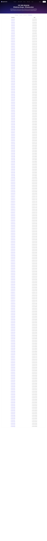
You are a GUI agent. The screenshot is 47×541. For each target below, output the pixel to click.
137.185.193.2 (13, 22)
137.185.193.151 (13, 260)
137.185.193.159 (13, 273)
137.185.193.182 (13, 309)
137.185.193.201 (13, 340)
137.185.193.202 (13, 341)
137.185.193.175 (13, 298)
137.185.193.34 (13, 73)
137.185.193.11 (13, 36)
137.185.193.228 (13, 383)
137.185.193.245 (13, 410)
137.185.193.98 (13, 175)
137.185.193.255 (13, 426)
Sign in (44, 1)
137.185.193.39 (13, 81)
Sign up (40, 1)
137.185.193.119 (13, 209)
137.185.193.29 (13, 65)
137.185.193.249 (13, 416)
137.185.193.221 (13, 372)
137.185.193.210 (13, 354)
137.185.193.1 (13, 20)
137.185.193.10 (13, 35)
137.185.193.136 (13, 236)
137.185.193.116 (13, 204)
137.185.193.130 (13, 226)
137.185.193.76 (13, 140)
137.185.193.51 (13, 100)
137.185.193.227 (13, 381)
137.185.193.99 (13, 177)
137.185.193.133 (13, 231)
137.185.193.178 (13, 303)
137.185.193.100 (13, 178)
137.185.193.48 (13, 95)
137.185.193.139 (13, 241)
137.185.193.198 (13, 335)
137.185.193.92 (13, 166)
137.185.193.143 (13, 247)
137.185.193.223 (13, 375)
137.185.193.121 (13, 212)
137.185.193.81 (13, 148)
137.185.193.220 (13, 370)
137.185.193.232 (13, 389)
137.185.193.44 (13, 89)
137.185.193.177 (13, 301)
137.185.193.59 (13, 113)
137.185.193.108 (13, 191)
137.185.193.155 (13, 266)
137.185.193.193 (13, 327)
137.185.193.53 (13, 103)
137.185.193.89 (13, 161)
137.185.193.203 (13, 343)
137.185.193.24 (13, 57)
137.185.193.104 (13, 185)
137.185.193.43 (13, 87)
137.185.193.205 (13, 346)
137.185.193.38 (13, 79)
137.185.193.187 (13, 317)
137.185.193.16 (13, 44)
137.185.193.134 (13, 233)
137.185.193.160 (13, 274)
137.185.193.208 (13, 351)
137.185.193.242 (13, 405)
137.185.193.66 (13, 124)
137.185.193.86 (13, 156)
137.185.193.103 (13, 183)
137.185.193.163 (13, 279)
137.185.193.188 (13, 319)
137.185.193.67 (13, 126)
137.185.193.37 (13, 78)
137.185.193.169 (13, 289)
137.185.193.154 (13, 265)
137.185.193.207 (13, 349)
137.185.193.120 (13, 210)
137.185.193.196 (13, 332)
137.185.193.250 (13, 418)
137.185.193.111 (13, 196)
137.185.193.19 (13, 49)
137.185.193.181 (13, 308)
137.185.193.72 (13, 134)
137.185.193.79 (13, 145)
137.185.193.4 (13, 25)
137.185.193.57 (13, 110)
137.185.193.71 (13, 132)
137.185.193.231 (13, 388)
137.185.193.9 (13, 33)
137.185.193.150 (13, 258)
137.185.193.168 (13, 287)
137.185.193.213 (13, 359)
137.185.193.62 (13, 118)
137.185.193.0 (13, 19)
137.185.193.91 (13, 164)
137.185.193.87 (13, 158)
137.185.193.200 (13, 338)
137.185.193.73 (13, 135)
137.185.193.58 (13, 111)
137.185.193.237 (13, 397)
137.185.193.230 (13, 386)
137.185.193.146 (13, 252)
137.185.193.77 (13, 142)
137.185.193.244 (13, 408)
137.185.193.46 (13, 92)
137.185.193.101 (13, 180)
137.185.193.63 (13, 119)
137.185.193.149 (13, 257)
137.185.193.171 (13, 292)
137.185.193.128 (13, 223)
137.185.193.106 (13, 188)
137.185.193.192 (13, 325)
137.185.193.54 (13, 105)
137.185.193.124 (13, 217)
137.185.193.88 (13, 159)
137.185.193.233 (13, 391)
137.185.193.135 (13, 234)
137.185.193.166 (13, 284)
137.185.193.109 (13, 193)
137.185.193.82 (13, 150)
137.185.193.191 (13, 324)
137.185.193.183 (13, 311)
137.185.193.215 (13, 362)
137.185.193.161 (13, 276)
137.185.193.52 (13, 102)
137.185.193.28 (13, 63)
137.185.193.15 (13, 43)
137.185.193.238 (13, 399)
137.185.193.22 (13, 54)
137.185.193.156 (13, 268)
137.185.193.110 (13, 194)
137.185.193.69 (13, 129)
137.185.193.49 (13, 97)
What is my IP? (20, 1)
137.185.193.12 (13, 38)
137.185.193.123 (13, 215)
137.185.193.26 (13, 60)
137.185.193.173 (13, 295)
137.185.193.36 (13, 76)
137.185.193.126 (13, 220)
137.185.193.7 (13, 30)
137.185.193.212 (13, 357)
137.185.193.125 (13, 218)
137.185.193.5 (13, 27)
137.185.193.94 (13, 169)
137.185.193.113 (13, 199)
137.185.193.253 (13, 423)
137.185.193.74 (13, 137)
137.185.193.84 (13, 153)
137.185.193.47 (13, 94)
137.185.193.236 (13, 396)
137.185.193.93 (13, 167)
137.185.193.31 (13, 68)
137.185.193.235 (13, 394)
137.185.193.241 (13, 404)
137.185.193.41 (13, 84)
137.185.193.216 (13, 364)
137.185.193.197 (13, 333)
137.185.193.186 (13, 316)
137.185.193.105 (13, 186)
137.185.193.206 (13, 348)
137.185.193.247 (13, 413)
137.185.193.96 (13, 172)
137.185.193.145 (13, 250)
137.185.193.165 (13, 282)
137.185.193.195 (13, 330)
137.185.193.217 (13, 365)
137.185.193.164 (13, 281)
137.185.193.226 (13, 380)
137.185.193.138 (13, 239)
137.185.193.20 (13, 51)
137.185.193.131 (13, 228)
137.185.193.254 (13, 424)
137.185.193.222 (13, 373)
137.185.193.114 (13, 201)
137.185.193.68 (13, 127)
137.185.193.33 (13, 71)
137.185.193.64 (13, 121)
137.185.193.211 (13, 356)
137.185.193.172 (13, 293)
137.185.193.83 (13, 151)
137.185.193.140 (13, 242)
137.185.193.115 (13, 202)
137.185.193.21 (13, 52)
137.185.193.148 (13, 255)
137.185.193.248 (13, 415)
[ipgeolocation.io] (4, 1)
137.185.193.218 (13, 367)
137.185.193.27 (13, 62)
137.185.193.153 (13, 263)
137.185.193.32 (13, 70)
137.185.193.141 (13, 244)
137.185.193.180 (13, 306)
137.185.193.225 (13, 378)
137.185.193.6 (13, 28)
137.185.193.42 (13, 86)
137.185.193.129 (13, 225)
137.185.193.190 (13, 322)
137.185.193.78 (13, 143)
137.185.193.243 (13, 407)
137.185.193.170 (13, 290)
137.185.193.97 (13, 174)
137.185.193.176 (13, 300)
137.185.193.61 (13, 116)
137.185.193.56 (13, 108)
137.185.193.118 (13, 207)
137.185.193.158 (13, 271)
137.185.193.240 (13, 402)
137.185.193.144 (13, 249)
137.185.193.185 (13, 314)
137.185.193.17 (13, 46)
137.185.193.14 (13, 41)
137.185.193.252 (13, 421)
